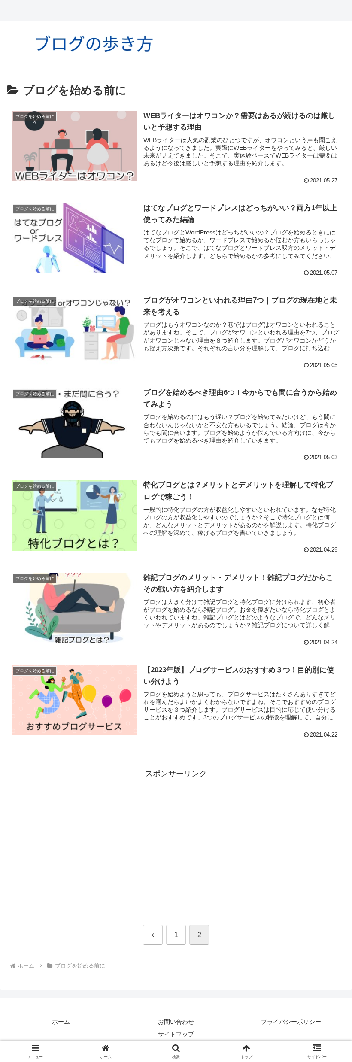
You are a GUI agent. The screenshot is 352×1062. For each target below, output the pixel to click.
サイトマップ (176, 1034)
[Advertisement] (176, 841)
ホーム (61, 1021)
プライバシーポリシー (291, 1021)
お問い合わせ (176, 1021)
